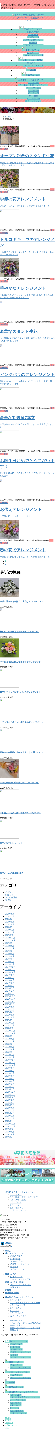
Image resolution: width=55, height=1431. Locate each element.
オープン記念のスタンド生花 (27, 156)
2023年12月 (10, 996)
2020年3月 (9, 1116)
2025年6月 (9, 951)
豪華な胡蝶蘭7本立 (17, 417)
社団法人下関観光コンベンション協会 (25, 1328)
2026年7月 (9, 916)
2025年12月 (10, 935)
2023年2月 (9, 1023)
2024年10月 (10, 972)
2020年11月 (10, 1094)
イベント (9, 892)
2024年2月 (9, 991)
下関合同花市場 (16, 1321)
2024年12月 (10, 967)
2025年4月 (9, 956)
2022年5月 (9, 1047)
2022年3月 (9, 1052)
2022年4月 (9, 1049)
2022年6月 (9, 1044)
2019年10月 (10, 1129)
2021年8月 (9, 1071)
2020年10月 (10, 1097)
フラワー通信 (11, 897)
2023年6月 (9, 1012)
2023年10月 (10, 1001)
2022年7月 (9, 1041)
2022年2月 (9, 1055)
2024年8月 (9, 975)
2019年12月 (10, 1124)
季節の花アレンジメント (23, 199)
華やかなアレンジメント (23, 288)
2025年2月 (9, 962)
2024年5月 (9, 983)
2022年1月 (9, 1057)
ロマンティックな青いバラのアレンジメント (20, 692)
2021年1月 (9, 1089)
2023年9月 (9, 1004)
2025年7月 (9, 948)
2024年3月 (9, 988)
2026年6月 (9, 919)
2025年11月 (10, 938)
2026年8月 (9, 914)
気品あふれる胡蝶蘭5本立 (12, 873)
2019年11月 (10, 1126)
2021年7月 (9, 1073)
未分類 (8, 900)
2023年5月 (9, 1015)
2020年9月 (9, 1100)
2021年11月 (10, 1063)
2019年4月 (9, 1137)
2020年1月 (9, 1121)
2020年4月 (9, 1113)
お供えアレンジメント (21, 509)
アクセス (9, 1423)
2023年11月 (10, 999)
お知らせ (9, 895)
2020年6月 (9, 1108)
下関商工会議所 (16, 1325)
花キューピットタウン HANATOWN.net (25, 1323)
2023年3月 (9, 1020)
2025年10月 (10, 940)
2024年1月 (9, 993)
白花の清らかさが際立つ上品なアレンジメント (21, 601)
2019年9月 (9, 1132)
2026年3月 (9, 927)
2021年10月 (10, 1065)
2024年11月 (10, 970)
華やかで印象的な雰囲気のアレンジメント (19, 632)
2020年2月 (9, 1118)
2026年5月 (9, 922)
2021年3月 (9, 1084)
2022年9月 (9, 1036)
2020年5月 (9, 1110)
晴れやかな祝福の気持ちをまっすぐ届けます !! (21, 752)
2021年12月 (10, 1060)
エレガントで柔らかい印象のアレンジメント (20, 813)
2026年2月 (9, 930)
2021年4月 (9, 1081)
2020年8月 (9, 1102)
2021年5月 (9, 1079)
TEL (7, 1428)
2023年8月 (9, 1007)
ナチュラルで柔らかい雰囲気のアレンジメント (21, 722)
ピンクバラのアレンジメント (27, 374)
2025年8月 (9, 946)
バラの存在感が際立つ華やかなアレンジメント (21, 662)
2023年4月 (9, 1017)
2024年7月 (9, 978)
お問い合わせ (11, 1425)
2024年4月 (9, 986)
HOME (8, 1420)
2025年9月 (9, 943)
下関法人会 (14, 1330)
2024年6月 (9, 980)
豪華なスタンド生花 (18, 331)
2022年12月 (10, 1028)
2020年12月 (10, 1092)
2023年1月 (9, 1025)
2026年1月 (9, 932)
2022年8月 (9, 1039)
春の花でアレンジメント (23, 550)
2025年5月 (9, 954)
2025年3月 (9, 959)
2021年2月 (9, 1086)
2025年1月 (9, 964)
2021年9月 (9, 1068)
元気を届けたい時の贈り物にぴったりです (19, 783)
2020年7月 (9, 1105)
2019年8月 (9, 1134)
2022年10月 (10, 1033)
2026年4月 (9, 924)
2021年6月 (9, 1076)
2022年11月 (10, 1031)
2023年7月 (9, 1009)
